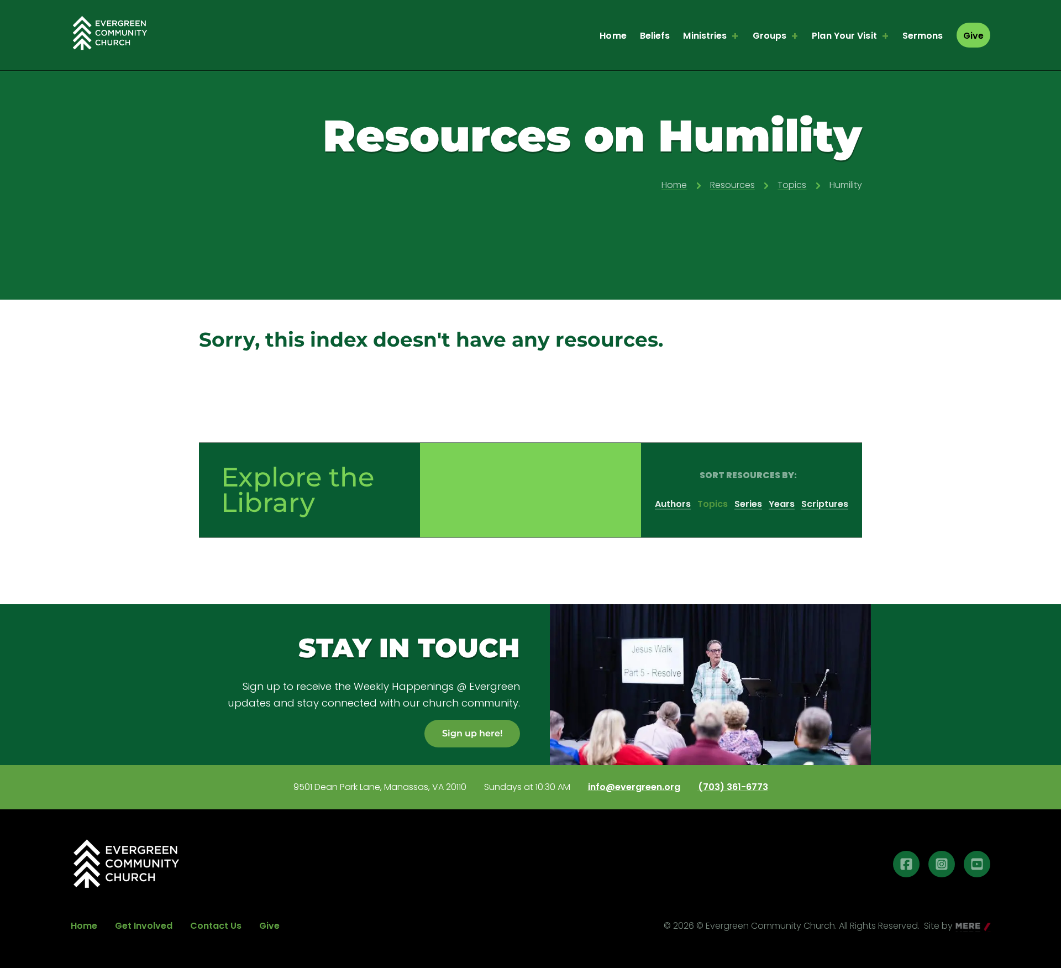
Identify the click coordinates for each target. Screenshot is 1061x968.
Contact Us (215, 925)
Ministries (705, 35)
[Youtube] (977, 864)
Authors (673, 504)
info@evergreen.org (634, 787)
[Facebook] (906, 864)
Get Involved (143, 925)
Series (748, 504)
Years (782, 504)
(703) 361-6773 (733, 787)
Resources (732, 185)
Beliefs (655, 35)
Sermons (922, 35)
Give (973, 35)
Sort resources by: (748, 475)
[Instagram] (941, 864)
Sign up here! (472, 733)
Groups (770, 35)
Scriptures (824, 504)
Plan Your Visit (844, 35)
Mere (966, 926)
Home (613, 35)
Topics (792, 185)
